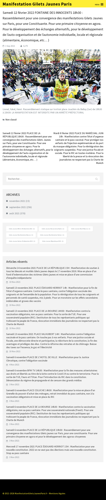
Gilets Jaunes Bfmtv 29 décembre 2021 (22, 229)
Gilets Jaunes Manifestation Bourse (21, 235)
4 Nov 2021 (14, 364)
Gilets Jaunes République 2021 (52, 241)
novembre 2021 (17, 201)
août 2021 (14, 213)
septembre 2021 (17, 207)
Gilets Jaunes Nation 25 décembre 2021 (22, 241)
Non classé (11, 119)
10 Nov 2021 (14, 282)
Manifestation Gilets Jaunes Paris (37, 4)
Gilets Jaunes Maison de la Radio (53, 229)
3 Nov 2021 (14, 384)
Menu (97, 4)
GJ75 (25, 46)
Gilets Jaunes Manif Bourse (80, 229)
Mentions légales (57, 493)
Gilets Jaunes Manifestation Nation (52, 235)
